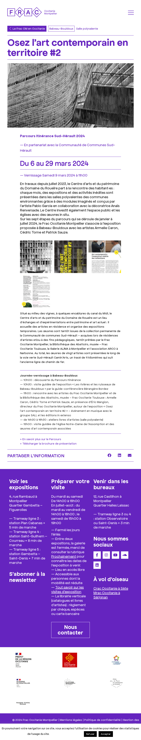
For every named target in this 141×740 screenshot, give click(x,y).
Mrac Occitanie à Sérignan (106, 594)
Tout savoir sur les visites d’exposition (67, 589)
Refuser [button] (90, 733)
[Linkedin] (97, 565)
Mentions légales (71, 719)
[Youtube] (115, 555)
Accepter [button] (106, 733)
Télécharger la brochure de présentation (49, 443)
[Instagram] (106, 555)
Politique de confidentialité (102, 719)
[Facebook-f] (97, 555)
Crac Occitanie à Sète (110, 588)
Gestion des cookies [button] (66, 733)
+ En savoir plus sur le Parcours (40, 439)
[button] (109, 455)
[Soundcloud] (124, 555)
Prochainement (63, 556)
